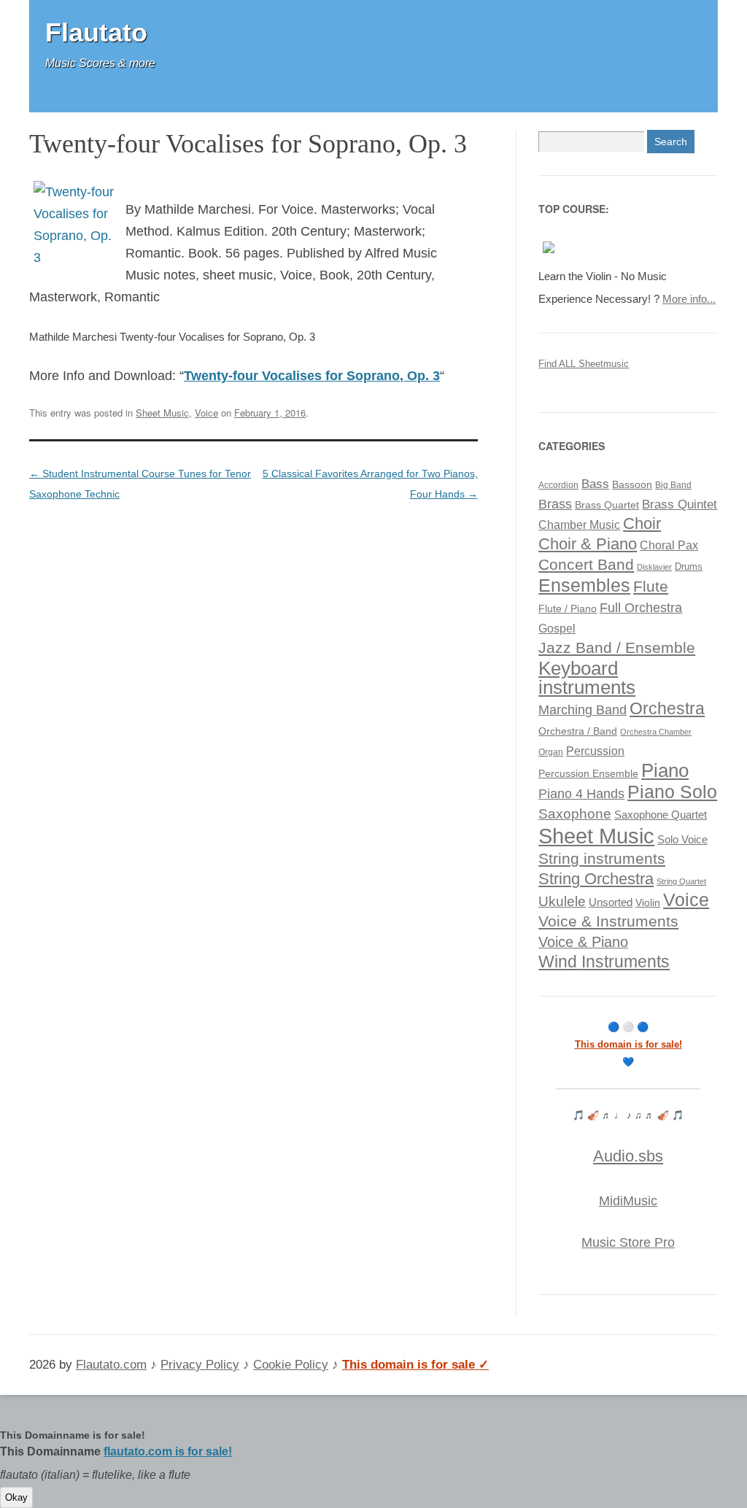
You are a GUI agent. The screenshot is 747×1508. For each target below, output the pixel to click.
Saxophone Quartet (660, 815)
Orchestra (667, 709)
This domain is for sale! (628, 1044)
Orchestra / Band (577, 731)
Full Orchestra (641, 607)
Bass (595, 484)
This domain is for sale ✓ (415, 1365)
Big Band (673, 485)
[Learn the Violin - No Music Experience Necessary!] (548, 253)
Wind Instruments (604, 961)
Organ (550, 752)
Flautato (96, 33)
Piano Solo (672, 792)
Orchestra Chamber (656, 731)
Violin (647, 902)
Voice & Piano (583, 942)
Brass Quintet (679, 504)
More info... (689, 299)
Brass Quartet (607, 505)
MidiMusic (628, 1201)
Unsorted (610, 902)
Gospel (557, 628)
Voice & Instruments (608, 921)
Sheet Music (162, 412)
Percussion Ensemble (588, 773)
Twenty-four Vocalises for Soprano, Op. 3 (312, 375)
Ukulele (562, 901)
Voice (206, 412)
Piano (665, 770)
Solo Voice (682, 840)
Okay (16, 1497)
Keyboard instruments (586, 677)
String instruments (601, 858)
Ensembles (584, 585)
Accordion (558, 485)
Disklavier (654, 566)
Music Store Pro (628, 1242)
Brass (555, 504)
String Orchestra (596, 879)
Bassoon (632, 484)
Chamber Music (579, 524)
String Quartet (681, 881)
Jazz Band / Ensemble (616, 647)
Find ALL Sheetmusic (583, 363)
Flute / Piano (567, 608)
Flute (650, 586)
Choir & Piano (587, 544)
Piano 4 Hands (581, 793)
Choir (642, 523)
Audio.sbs (628, 1156)
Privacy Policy (199, 1365)
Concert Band (586, 564)
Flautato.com (111, 1365)
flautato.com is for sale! (168, 1451)
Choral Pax (669, 545)
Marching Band (582, 710)
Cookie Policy (290, 1365)
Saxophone (574, 813)
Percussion (595, 750)
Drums (689, 567)
